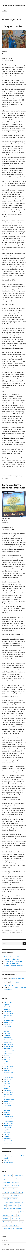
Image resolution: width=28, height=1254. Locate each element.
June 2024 (7, 1057)
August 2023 (7, 1079)
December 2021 (8, 1121)
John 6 (15, 1199)
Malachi (10, 1205)
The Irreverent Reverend (14, 5)
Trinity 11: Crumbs (12, 26)
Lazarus (17, 1202)
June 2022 (7, 1110)
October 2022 (8, 1101)
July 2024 (6, 1055)
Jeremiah (17, 1195)
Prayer (18, 1218)
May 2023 (7, 1086)
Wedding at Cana (8, 1228)
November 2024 (9, 1046)
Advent (9, 1175)
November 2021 (8, 1123)
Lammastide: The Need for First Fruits (13, 486)
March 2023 (7, 1090)
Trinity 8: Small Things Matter (13, 961)
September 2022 (9, 1103)
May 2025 (7, 1033)
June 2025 (7, 1031)
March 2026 (7, 1011)
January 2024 (8, 1068)
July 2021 (6, 1130)
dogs (8, 476)
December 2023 (8, 1070)
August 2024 (8, 1053)
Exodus (13, 1192)
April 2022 (7, 1112)
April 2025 (7, 1035)
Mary (20, 1205)
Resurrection (7, 1222)
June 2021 (7, 1132)
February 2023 (8, 1092)
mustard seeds (13, 1212)
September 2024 (9, 1051)
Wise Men (18, 1228)
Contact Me (5, 1244)
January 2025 (8, 1042)
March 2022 (7, 1114)
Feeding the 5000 (6, 932)
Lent (22, 1202)
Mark (15, 1205)
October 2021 (8, 1125)
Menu (4, 10)
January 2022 (8, 1119)
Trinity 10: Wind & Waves (11, 959)
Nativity (22, 1212)
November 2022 (9, 1099)
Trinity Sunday (13, 1225)
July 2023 (6, 1081)
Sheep (21, 1222)
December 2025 (8, 1018)
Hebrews (20, 1192)
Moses (5, 1212)
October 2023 (8, 1075)
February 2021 (8, 1141)
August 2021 (7, 1127)
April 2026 (7, 1009)
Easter (5, 1189)
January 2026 (8, 1015)
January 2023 (8, 1094)
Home (4, 1236)
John (9, 1199)
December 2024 (8, 1044)
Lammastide (18, 932)
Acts (4, 1175)
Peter (12, 1218)
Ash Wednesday (19, 1175)
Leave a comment (12, 934)
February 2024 (8, 1066)
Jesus (14, 476)
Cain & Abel (20, 930)
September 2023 (9, 1077)
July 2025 (6, 1029)
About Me (5, 1240)
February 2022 (8, 1116)
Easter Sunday (13, 1189)
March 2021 (7, 1138)
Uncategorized (8, 1162)
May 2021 (7, 1134)
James (10, 1195)
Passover (12, 1215)
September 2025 (9, 1024)
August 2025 (8, 1026)
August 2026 (8, 1002)
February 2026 (8, 1013)
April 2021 (7, 1136)
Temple (5, 1225)
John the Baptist (8, 1202)
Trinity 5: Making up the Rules (13, 965)
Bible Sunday (14, 1179)
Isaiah (11, 476)
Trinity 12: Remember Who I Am (14, 957)
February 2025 (8, 1040)
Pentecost (6, 1218)
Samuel (15, 1222)
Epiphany (6, 1192)
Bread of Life (6, 1182)
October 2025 (8, 1022)
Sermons (13, 475)
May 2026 (7, 1007)
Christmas (6, 1185)
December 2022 (8, 1097)
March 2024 (7, 1064)
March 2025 (7, 1037)
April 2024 (7, 1062)
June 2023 (7, 1084)
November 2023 (9, 1073)
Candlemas (15, 1182)
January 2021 (8, 1143)
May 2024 (7, 1059)
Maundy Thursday (15, 1208)
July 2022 (6, 1108)
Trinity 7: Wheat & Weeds (11, 963)
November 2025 (9, 1020)
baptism (5, 1179)
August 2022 (8, 1105)
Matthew (18, 476)
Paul (18, 1215)
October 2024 (8, 1048)
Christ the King (15, 1185)
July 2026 (7, 1004)
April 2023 (7, 1088)
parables (5, 1215)
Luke (4, 1205)
